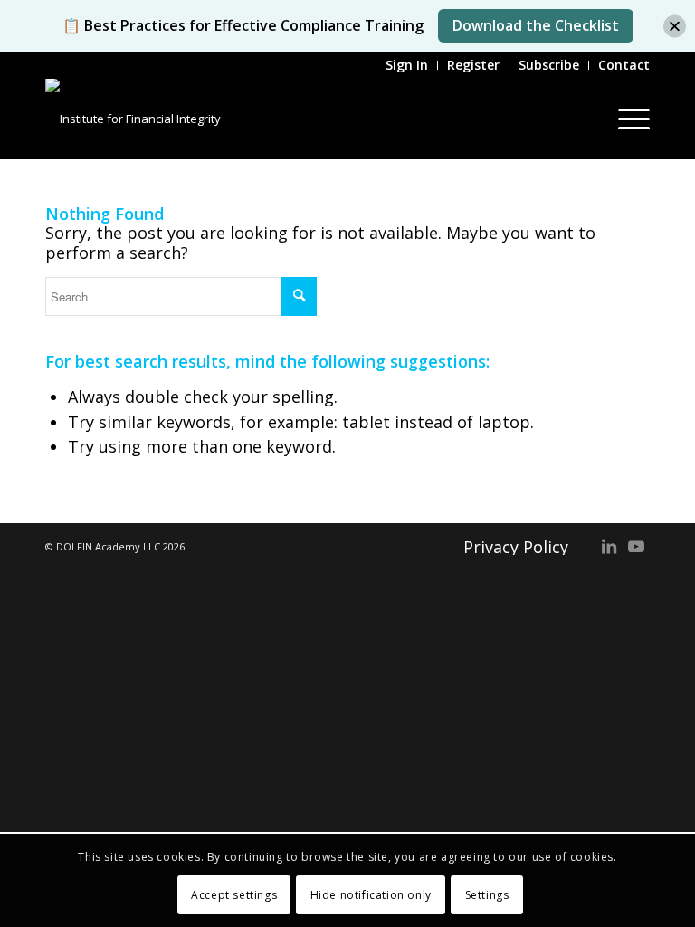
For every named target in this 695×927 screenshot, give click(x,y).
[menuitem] (407, 65)
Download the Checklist (535, 25)
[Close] (674, 25)
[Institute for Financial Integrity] (133, 118)
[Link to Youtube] (636, 545)
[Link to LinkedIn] (609, 545)
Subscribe (549, 64)
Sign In (407, 64)
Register (473, 64)
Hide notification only (371, 895)
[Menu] (625, 118)
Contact (624, 64)
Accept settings (234, 895)
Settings (487, 895)
